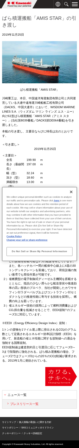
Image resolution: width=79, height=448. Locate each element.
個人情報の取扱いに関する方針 (35, 422)
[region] (39, 224)
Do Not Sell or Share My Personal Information (39, 251)
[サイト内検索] (66, 2)
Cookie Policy (14, 236)
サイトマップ (9, 422)
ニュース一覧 (17, 395)
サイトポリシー (10, 427)
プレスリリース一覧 (24, 404)
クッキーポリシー (11, 433)
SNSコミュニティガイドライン (37, 427)
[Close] (71, 191)
